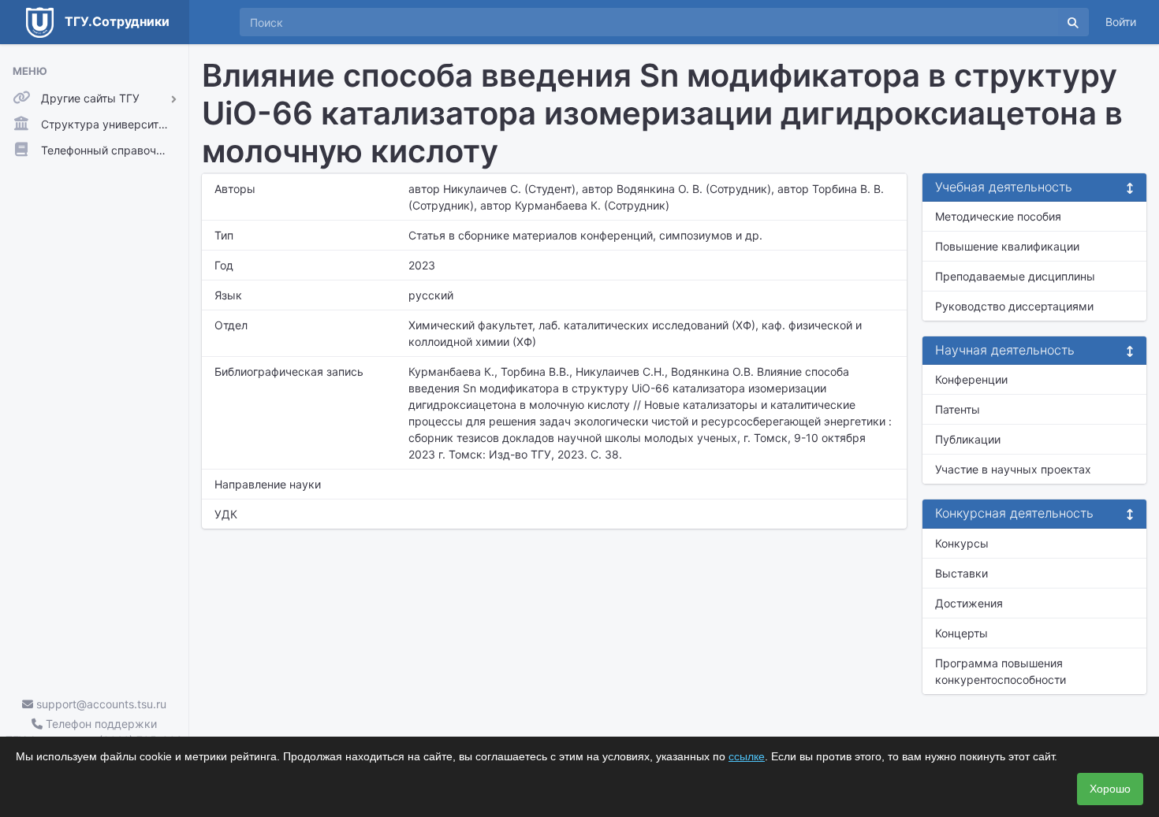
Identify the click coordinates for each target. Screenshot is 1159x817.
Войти (1120, 21)
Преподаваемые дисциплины (1015, 276)
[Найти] (1073, 22)
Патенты (957, 409)
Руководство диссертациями (1014, 306)
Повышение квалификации (1007, 246)
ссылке (747, 756)
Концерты (961, 633)
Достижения (969, 603)
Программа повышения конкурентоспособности (1000, 671)
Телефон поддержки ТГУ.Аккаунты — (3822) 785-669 (94, 732)
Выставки (961, 573)
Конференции (971, 379)
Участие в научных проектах (1013, 469)
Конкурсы (962, 543)
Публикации (968, 439)
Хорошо (1110, 788)
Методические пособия (998, 216)
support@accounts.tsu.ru (99, 704)
